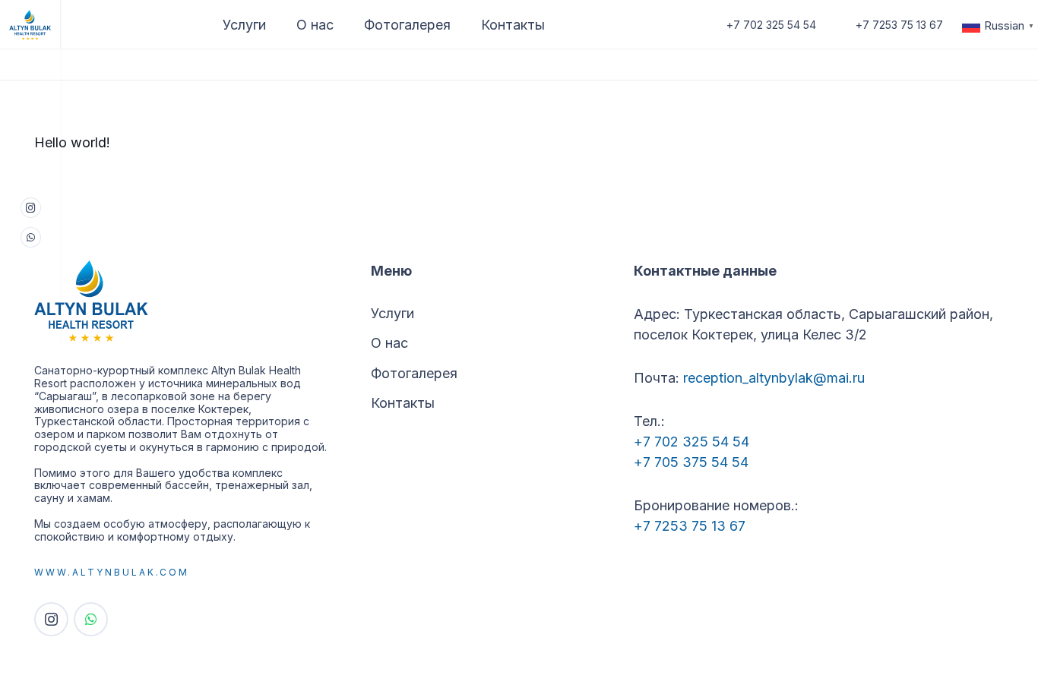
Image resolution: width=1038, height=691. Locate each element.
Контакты (403, 403)
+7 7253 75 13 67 (689, 526)
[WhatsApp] (31, 237)
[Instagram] (31, 207)
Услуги (392, 313)
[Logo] (30, 24)
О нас (389, 343)
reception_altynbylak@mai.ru (774, 378)
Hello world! (72, 142)
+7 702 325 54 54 (691, 442)
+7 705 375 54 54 (691, 462)
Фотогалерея (414, 373)
